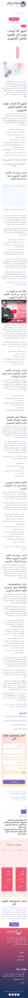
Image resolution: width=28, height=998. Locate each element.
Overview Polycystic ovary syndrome (16, 720)
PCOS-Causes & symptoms (18, 725)
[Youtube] (12, 994)
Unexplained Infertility (20, 729)
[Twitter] (15, 994)
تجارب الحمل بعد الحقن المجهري (15, 829)
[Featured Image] (21, 858)
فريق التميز (21, 956)
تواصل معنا (20, 960)
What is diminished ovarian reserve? (16, 716)
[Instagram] (10, 994)
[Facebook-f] (18, 994)
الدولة (23, 772)
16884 (16, 13)
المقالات (21, 952)
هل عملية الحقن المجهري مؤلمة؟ (11, 160)
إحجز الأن (14, 782)
